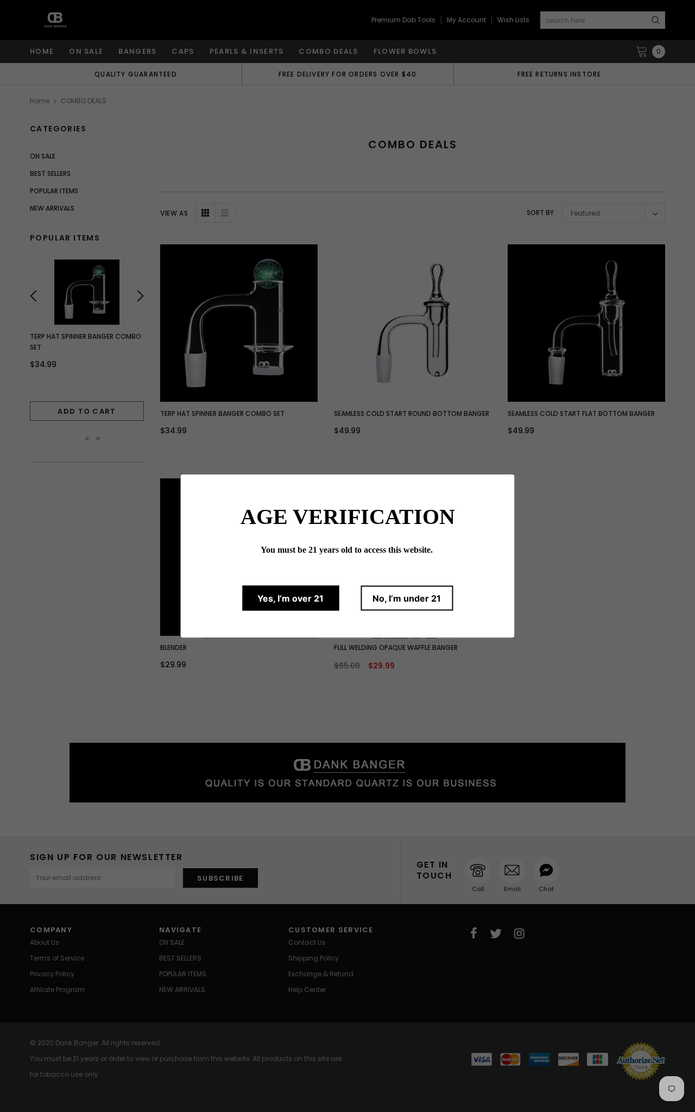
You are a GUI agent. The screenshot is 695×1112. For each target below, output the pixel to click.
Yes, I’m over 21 (290, 598)
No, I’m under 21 (406, 598)
